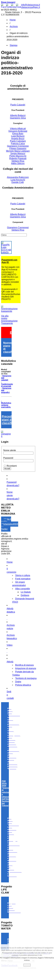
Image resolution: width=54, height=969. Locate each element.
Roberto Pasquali (17, 158)
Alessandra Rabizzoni (18, 177)
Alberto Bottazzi (18, 115)
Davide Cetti (17, 182)
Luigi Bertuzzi (18, 136)
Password (8, 458)
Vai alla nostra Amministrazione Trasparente (9, 320)
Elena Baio (17, 133)
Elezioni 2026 (21, 332)
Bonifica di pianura (24, 665)
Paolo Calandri (17, 105)
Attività (10, 662)
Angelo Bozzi (17, 138)
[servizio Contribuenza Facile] (6, 436)
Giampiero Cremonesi (18, 146)
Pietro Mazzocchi (17, 156)
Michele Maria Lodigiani (18, 151)
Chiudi (27, 965)
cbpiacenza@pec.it (30, 7)
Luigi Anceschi (18, 180)
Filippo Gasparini (17, 148)
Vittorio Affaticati (18, 128)
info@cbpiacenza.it (30, 5)
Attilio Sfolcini (18, 163)
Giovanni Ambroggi (17, 131)
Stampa (13, 45)
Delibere (25, 595)
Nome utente (9, 450)
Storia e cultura (22, 575)
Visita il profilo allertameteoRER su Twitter (9, 524)
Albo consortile (22, 588)
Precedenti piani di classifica (9, 420)
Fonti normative (22, 579)
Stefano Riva (17, 161)
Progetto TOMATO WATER (11, 941)
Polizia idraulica (23, 685)
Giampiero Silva (18, 118)
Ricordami (12, 466)
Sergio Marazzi (17, 153)
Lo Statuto (26, 592)
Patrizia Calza (18, 143)
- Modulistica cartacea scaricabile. (6, 404)
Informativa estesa (27, 968)
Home (13, 20)
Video (9, 645)
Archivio (14, 26)
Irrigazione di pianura (25, 668)
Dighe (18, 681)
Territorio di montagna (26, 678)
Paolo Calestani (18, 141)
